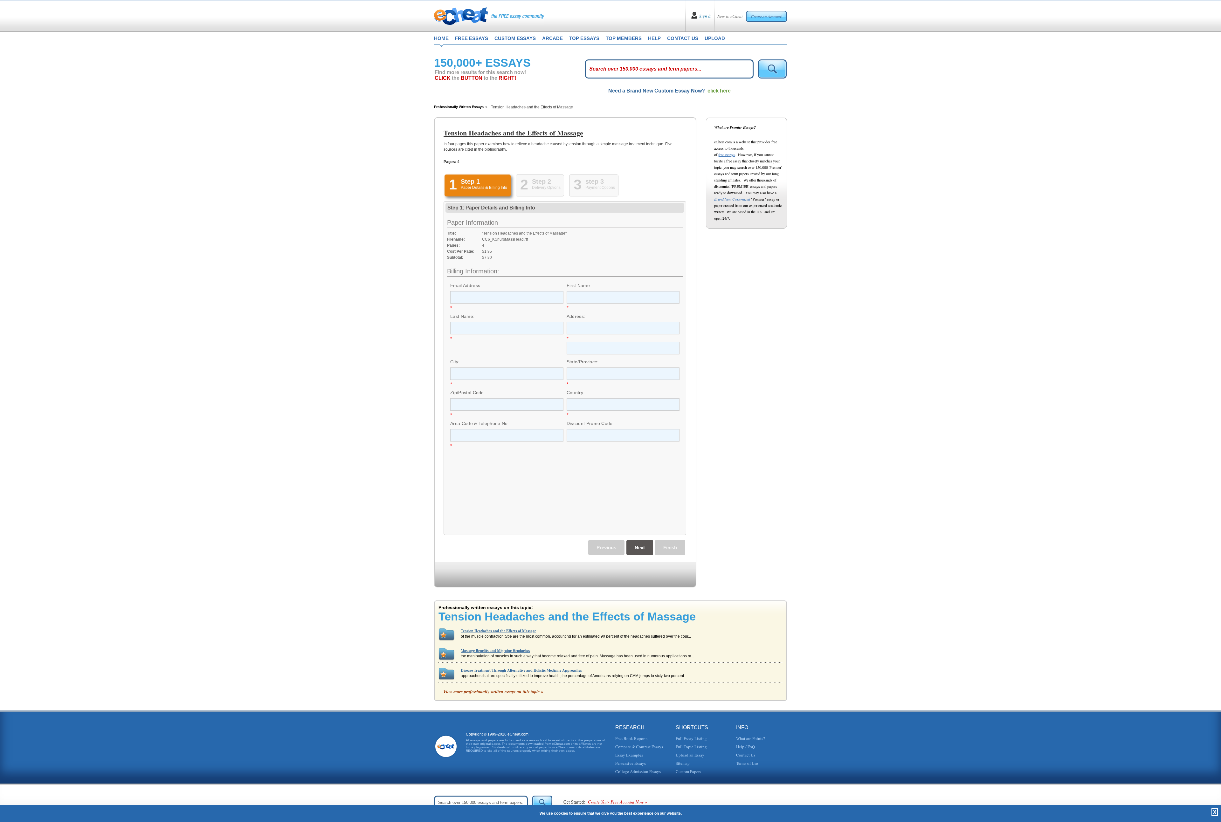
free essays (471, 38)
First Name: (579, 285)
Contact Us (745, 755)
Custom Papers (688, 771)
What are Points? (750, 738)
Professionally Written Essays (459, 107)
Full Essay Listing (691, 738)
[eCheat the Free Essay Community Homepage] (489, 16)
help (654, 38)
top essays (584, 38)
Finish (670, 547)
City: (455, 361)
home (441, 38)
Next (640, 547)
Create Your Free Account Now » (617, 802)
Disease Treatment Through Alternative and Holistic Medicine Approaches (521, 670)
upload (715, 38)
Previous (606, 547)
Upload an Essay (690, 755)
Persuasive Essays (630, 763)
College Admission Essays (638, 771)
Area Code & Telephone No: (479, 423)
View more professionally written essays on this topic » (493, 691)
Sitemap (683, 763)
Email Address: (465, 285)
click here (719, 90)
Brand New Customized (732, 199)
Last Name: (462, 316)
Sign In (705, 16)
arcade (552, 38)
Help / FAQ (745, 747)
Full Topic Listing (691, 747)
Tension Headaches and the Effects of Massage (498, 631)
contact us (682, 38)
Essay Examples (629, 755)
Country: (576, 392)
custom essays (515, 38)
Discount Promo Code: (590, 423)
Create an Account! (766, 16)
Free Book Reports (631, 738)
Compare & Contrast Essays (639, 747)
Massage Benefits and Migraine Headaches (495, 650)
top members (624, 38)
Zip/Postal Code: (467, 392)
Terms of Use (747, 763)
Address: (576, 316)
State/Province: (583, 361)
